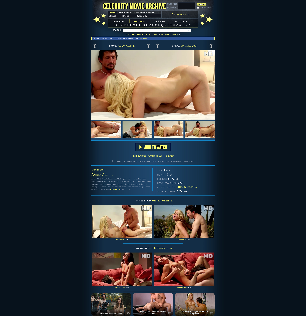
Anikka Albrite (126, 45)
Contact (155, 34)
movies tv (141, 15)
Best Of (140, 34)
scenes (112, 15)
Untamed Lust (189, 45)
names (125, 15)
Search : (117, 30)
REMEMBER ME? (205, 8)
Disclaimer (165, 34)
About (147, 34)
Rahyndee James (120, 287)
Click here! (143, 38)
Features (131, 34)
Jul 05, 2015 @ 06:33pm (182, 187)
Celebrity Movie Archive (134, 6)
